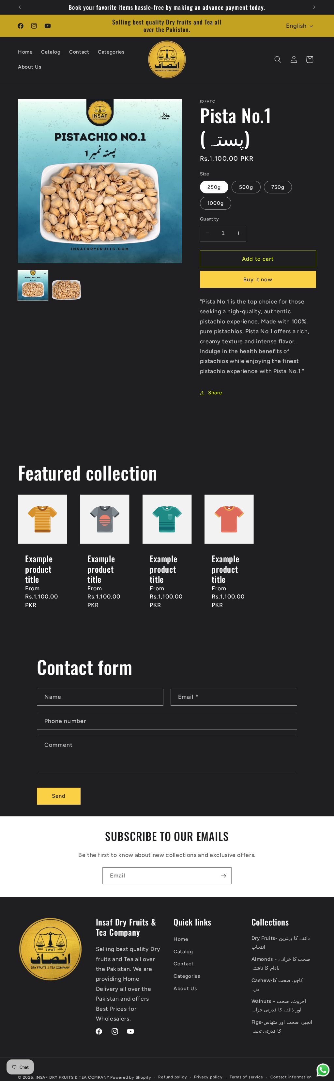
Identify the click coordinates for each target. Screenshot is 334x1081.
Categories (187, 976)
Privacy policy (208, 1077)
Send (59, 796)
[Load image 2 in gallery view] (67, 285)
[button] (278, 59)
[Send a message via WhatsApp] (323, 1070)
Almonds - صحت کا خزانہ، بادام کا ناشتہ (281, 963)
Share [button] (215, 392)
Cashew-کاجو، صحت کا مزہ (277, 984)
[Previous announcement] (20, 7)
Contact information (291, 1077)
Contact (184, 963)
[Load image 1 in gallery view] (33, 285)
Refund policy (172, 1077)
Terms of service (246, 1077)
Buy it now (257, 279)
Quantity (209, 219)
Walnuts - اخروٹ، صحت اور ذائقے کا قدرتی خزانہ (278, 1005)
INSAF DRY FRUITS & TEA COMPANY (72, 1077)
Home (181, 939)
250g (214, 187)
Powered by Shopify (130, 1077)
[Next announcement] (314, 7)
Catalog (183, 951)
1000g (215, 203)
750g (277, 187)
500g (246, 187)
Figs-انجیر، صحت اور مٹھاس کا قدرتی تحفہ (281, 1026)
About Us (185, 988)
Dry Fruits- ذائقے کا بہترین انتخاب (280, 942)
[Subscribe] (223, 875)
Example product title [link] (39, 568)
